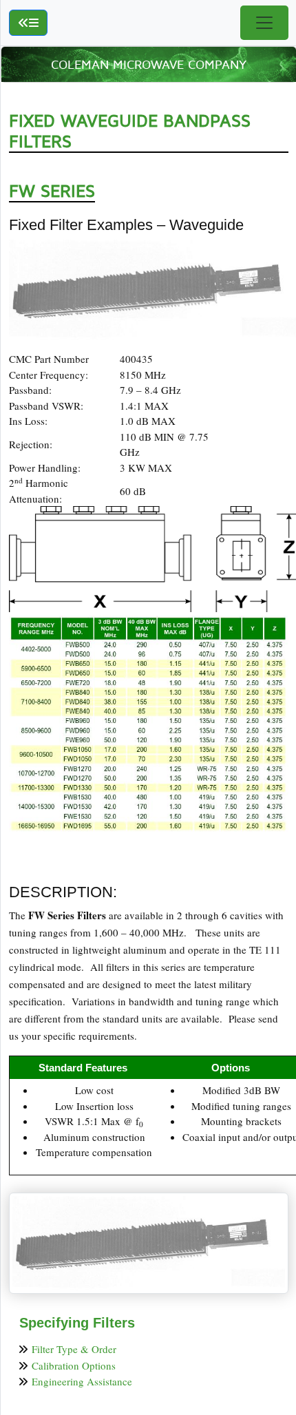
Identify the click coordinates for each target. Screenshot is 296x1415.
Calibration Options (74, 1365)
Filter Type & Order (74, 1349)
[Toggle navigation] (264, 23)
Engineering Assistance (82, 1381)
